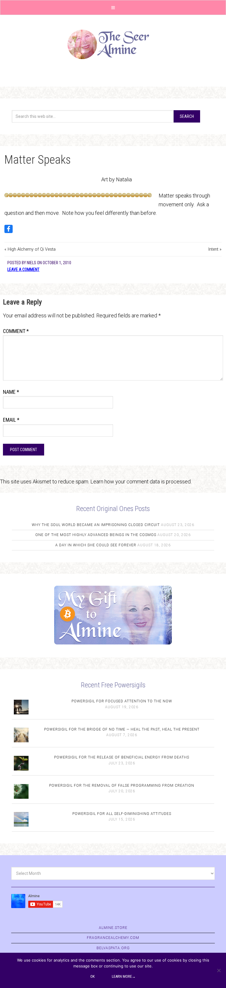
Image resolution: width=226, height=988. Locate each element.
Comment (16, 331)
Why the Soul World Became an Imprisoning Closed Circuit (96, 525)
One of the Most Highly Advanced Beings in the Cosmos (95, 535)
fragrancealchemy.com (113, 938)
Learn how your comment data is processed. (141, 481)
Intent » (215, 249)
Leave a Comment (23, 269)
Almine (113, 44)
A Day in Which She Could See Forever (95, 545)
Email (11, 420)
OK (92, 976)
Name (11, 392)
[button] (113, 7)
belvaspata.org (113, 948)
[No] (219, 970)
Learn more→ (124, 976)
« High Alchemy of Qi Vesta (30, 249)
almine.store (113, 928)
